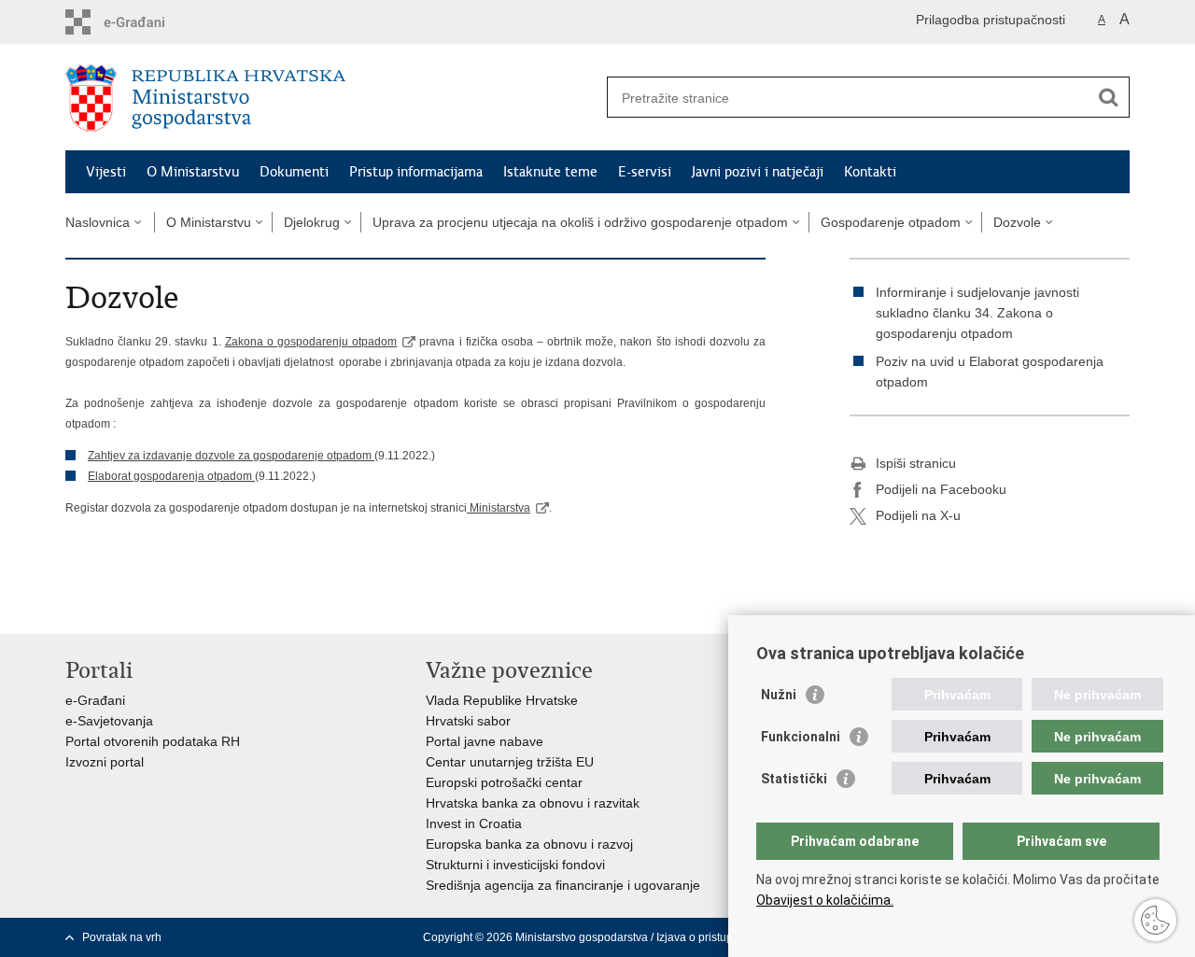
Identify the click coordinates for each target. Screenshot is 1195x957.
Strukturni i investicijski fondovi (515, 864)
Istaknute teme (550, 171)
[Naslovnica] (331, 98)
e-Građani (95, 700)
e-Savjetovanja (109, 720)
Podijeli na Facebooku (941, 489)
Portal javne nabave (484, 741)
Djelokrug (312, 222)
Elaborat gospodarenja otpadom (170, 476)
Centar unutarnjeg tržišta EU (510, 761)
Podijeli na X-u (918, 515)
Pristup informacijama (416, 171)
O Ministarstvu (193, 171)
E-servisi (644, 171)
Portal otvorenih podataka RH (152, 741)
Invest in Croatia (474, 823)
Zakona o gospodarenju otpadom (311, 341)
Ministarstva (498, 507)
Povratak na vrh (122, 937)
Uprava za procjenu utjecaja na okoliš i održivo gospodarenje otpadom (580, 222)
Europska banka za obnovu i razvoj (529, 844)
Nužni (778, 694)
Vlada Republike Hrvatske (502, 700)
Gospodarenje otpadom (891, 222)
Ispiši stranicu (916, 463)
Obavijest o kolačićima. (824, 900)
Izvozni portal (104, 761)
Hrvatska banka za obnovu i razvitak (533, 802)
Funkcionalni (800, 736)
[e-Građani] (145, 22)
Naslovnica (97, 222)
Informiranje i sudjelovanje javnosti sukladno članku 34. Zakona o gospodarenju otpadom (977, 313)
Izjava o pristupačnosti (712, 937)
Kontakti (870, 171)
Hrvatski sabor (468, 720)
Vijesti (106, 171)
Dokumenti (294, 171)
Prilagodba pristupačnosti (990, 19)
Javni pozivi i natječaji (757, 171)
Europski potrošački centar (504, 782)
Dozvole (1017, 222)
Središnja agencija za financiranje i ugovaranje (563, 885)
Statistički (794, 778)
